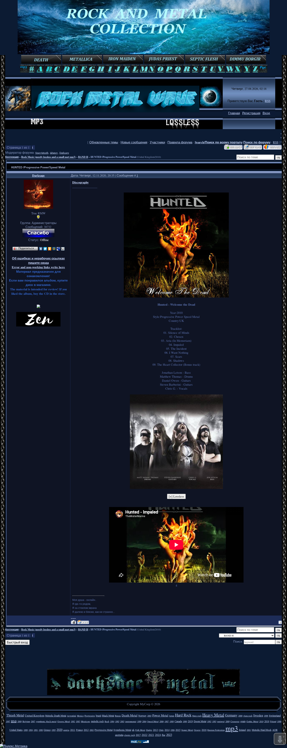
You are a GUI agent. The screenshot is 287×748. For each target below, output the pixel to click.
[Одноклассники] (49, 249)
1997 (8, 721)
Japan (171, 715)
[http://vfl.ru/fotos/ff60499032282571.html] (176, 488)
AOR (275, 729)
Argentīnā (71, 715)
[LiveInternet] (63, 249)
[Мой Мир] (54, 249)
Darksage (64, 152)
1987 (167, 721)
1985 (117, 721)
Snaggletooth (41, 152)
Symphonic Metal (122, 729)
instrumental (130, 721)
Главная (234, 113)
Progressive (89, 715)
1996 (279, 721)
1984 (112, 721)
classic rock (129, 735)
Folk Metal (140, 729)
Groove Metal (63, 721)
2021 (151, 735)
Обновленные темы (103, 142)
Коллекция (12, 157)
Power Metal (160, 715)
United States (16, 729)
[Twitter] (45, 249)
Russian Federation (216, 729)
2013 (155, 729)
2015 (177, 729)
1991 (36, 729)
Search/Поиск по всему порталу (218, 142)
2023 (169, 735)
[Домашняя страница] (83, 622)
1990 (185, 721)
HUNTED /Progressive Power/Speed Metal (113, 157)
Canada (178, 721)
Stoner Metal (187, 729)
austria (66, 729)
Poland (273, 721)
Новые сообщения (134, 142)
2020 (59, 730)
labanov (54, 152)
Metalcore (85, 721)
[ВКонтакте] (41, 249)
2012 (86, 729)
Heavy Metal (213, 715)
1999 (139, 721)
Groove (197, 729)
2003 (122, 721)
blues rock (196, 715)
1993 (214, 721)
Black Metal (108, 715)
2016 (204, 729)
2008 (19, 721)
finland (242, 729)
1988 (172, 721)
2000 (240, 715)
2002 (92, 729)
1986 (172, 729)
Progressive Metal (104, 729)
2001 (249, 729)
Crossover (235, 721)
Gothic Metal (252, 721)
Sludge (149, 729)
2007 (33, 721)
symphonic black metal (46, 721)
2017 (138, 734)
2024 (158, 735)
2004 (144, 721)
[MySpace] (58, 249)
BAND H (83, 157)
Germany (231, 715)
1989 (26, 729)
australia (119, 734)
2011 (72, 729)
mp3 (231, 728)
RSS (267, 101)
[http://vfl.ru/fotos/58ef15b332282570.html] (176, 296)
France (79, 729)
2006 (161, 721)
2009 (227, 721)
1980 (41, 729)
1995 (53, 729)
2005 (149, 715)
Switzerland (275, 715)
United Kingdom (34, 715)
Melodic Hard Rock (261, 729)
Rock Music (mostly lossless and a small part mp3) (48, 157)
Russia (118, 715)
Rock (107, 721)
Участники (157, 142)
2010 (261, 721)
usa (14, 720)
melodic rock (97, 721)
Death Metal (129, 715)
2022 (144, 735)
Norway (142, 715)
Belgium (26, 721)
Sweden (258, 715)
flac (163, 734)
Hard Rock (183, 715)
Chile (161, 729)
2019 (190, 721)
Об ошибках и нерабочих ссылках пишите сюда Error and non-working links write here (38, 262)
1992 (209, 721)
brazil (98, 715)
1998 (266, 715)
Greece (47, 729)
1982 (73, 721)
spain (243, 721)
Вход (266, 113)
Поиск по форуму (256, 142)
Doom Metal (200, 721)
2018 (266, 721)
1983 (78, 721)
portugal (221, 721)
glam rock (247, 715)
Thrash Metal (15, 715)
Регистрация (251, 113)
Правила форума (179, 142)
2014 (167, 729)
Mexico (80, 715)
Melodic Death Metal (55, 715)
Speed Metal (153, 721)
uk (133, 729)
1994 (31, 729)
